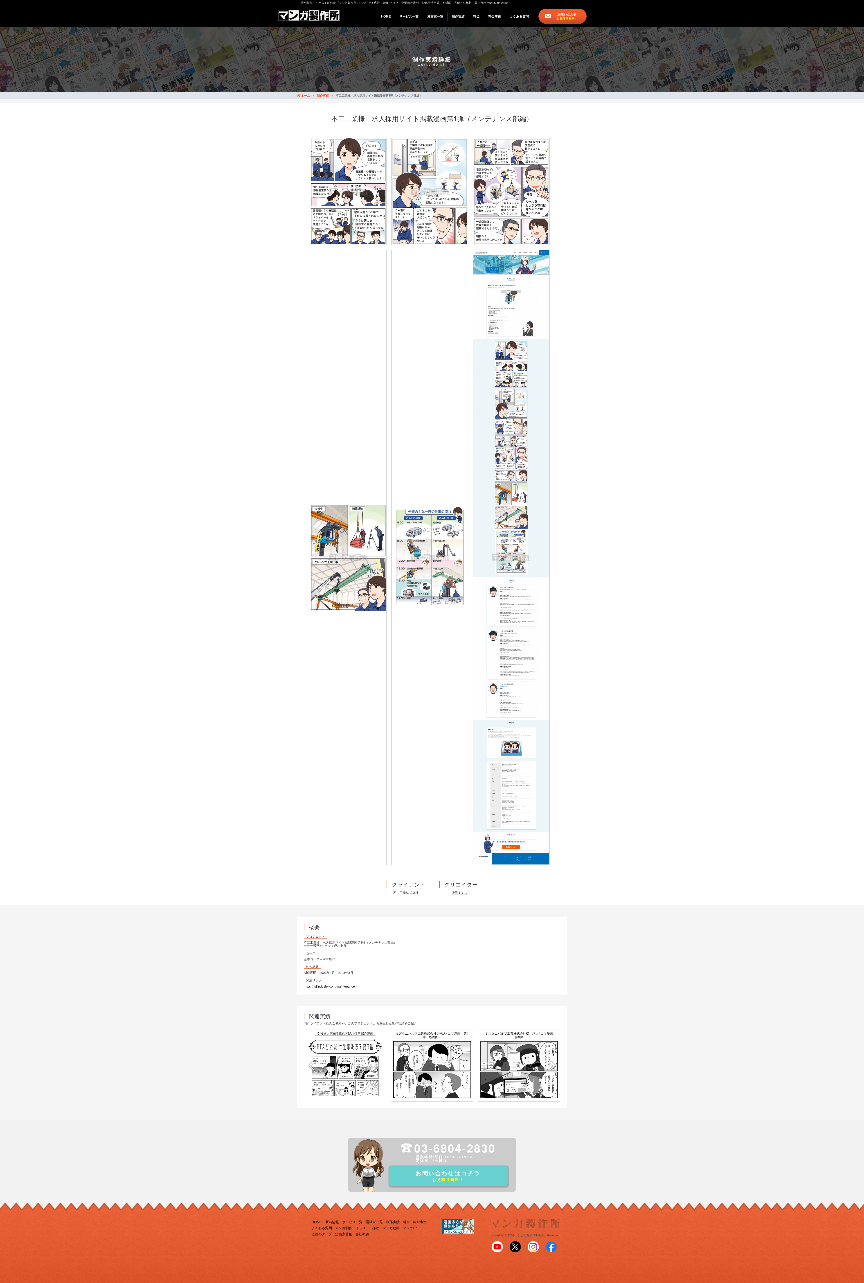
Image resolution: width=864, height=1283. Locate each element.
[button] (310, 1065)
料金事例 (494, 16)
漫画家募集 (343, 1233)
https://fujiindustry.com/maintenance (329, 986)
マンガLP (410, 1227)
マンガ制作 (343, 1227)
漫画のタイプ (322, 1233)
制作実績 (458, 16)
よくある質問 (519, 16)
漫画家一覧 (435, 16)
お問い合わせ (566, 16)
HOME (386, 16)
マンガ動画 (390, 1227)
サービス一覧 (409, 16)
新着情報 (332, 1221)
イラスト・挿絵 (367, 1227)
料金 (476, 16)
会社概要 (362, 1233)
